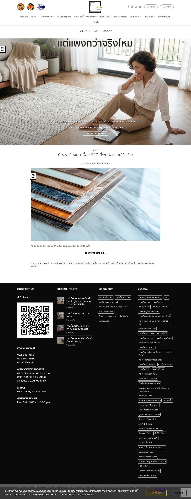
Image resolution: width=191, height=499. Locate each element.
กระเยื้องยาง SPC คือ (148, 378)
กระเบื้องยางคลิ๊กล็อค (146, 263)
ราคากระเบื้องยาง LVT (148, 438)
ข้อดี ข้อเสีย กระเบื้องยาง (149, 383)
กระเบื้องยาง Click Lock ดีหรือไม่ (153, 333)
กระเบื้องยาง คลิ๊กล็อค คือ (149, 342)
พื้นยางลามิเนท (145, 433)
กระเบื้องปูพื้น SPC (160, 306)
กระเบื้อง (62, 263)
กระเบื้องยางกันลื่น (164, 338)
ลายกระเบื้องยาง (146, 442)
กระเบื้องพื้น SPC (106, 297)
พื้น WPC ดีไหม (145, 424)
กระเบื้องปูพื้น (130, 263)
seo (108, 163)
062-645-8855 (25, 355)
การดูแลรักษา (79, 263)
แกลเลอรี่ (79, 16)
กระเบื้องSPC (144, 306)
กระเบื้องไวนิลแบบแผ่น (148, 373)
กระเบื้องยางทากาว (147, 347)
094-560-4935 (25, 358)
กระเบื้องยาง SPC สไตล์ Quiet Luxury (78, 340)
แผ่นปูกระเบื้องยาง (93, 263)
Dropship (149, 16)
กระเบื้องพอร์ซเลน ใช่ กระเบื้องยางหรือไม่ (155, 322)
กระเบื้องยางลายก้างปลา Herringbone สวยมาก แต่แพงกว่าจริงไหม (79, 301)
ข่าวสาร (95, 150)
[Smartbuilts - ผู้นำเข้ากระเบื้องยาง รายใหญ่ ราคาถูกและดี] (95, 7)
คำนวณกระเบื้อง (145, 395)
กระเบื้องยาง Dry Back (108, 302)
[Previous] (7, 91)
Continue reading (95, 133)
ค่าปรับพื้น (168, 400)
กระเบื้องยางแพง (165, 364)
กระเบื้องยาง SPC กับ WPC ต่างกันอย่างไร (77, 327)
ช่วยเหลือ (134, 16)
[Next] (183, 91)
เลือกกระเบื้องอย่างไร (147, 475)
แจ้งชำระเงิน (164, 16)
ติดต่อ (96, 22)
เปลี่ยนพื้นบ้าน (144, 466)
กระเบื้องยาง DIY (123, 297)
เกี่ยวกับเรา (46, 16)
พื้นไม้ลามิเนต (159, 433)
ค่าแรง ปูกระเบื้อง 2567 (149, 405)
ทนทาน (70, 263)
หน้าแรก (24, 16)
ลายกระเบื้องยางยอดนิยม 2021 (152, 447)
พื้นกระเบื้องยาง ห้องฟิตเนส (150, 428)
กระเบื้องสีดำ (144, 369)
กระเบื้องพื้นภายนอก (147, 328)
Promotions (64, 16)
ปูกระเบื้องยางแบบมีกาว (148, 409)
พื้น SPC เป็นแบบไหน (147, 419)
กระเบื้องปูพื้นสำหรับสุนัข (149, 311)
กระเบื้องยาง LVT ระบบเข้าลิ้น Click (113, 306)
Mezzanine (120, 16)
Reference (105, 16)
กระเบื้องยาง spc (146, 338)
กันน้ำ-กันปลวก (117, 263)
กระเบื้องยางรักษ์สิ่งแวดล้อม (150, 359)
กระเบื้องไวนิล (158, 369)
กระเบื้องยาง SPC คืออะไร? (77, 315)
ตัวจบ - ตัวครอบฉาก (107, 316)
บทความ (90, 16)
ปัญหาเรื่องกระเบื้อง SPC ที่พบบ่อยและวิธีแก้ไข (95, 155)
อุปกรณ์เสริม (104, 320)
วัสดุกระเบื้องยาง (146, 452)
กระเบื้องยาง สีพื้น (106, 311)
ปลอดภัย (106, 263)
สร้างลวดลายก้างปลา (148, 456)
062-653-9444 (26, 362)
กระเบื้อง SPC (36, 266)
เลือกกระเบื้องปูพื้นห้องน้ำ (149, 470)
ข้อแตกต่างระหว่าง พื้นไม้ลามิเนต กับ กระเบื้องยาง (154, 389)
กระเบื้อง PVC (144, 302)
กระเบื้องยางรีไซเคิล (147, 364)
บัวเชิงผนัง (124, 316)
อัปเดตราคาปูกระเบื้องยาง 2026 (152, 461)
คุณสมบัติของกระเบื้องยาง (150, 400)
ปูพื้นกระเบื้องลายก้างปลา (149, 414)
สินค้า (33, 16)
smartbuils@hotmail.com (31, 391)
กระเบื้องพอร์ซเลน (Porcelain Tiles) (154, 316)
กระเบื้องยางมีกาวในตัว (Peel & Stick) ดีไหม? (155, 353)
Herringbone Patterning (150, 297)
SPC (166, 297)
